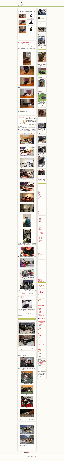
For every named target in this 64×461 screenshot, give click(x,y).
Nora (38, 197)
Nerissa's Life (40, 300)
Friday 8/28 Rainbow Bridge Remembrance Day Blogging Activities (41, 298)
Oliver (38, 198)
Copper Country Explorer (41, 344)
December (40, 229)
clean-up (39, 301)
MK (38, 192)
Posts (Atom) (28, 452)
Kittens (20, 349)
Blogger (35, 456)
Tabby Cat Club (40, 329)
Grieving (39, 190)
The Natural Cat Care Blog (42, 318)
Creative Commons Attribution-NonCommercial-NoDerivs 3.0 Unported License (41, 363)
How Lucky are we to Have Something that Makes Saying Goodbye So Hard (42, 337)
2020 (39, 222)
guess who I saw (20, 297)
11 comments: (26, 348)
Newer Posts (19, 450)
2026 (39, 217)
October (40, 238)
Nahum (22, 349)
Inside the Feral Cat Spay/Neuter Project (24, 117)
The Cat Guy (44, 361)
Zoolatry (40, 291)
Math (38, 194)
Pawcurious (40, 341)
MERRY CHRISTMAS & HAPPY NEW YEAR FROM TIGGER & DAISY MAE (42, 331)
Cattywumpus (32, 18)
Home (27, 450)
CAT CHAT (40, 314)
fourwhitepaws (22, 3)
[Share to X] (31, 293)
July (39, 241)
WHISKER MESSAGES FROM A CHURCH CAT (42, 321)
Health (38, 191)
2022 (39, 220)
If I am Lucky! (40, 303)
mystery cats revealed (21, 10)
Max (38, 195)
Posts (39, 253)
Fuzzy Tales (40, 354)
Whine (39, 347)
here (34, 121)
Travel (38, 212)
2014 (39, 227)
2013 (39, 228)
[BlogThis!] (31, 419)
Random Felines (40, 308)
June (40, 242)
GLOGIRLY (40, 335)
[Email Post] (29, 293)
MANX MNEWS (40, 333)
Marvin (39, 193)
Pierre (38, 199)
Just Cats (40, 349)
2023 (39, 219)
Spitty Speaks (40, 351)
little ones (19, 321)
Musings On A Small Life (41, 305)
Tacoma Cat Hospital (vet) (41, 281)
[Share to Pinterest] (33, 419)
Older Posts (34, 450)
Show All (45, 357)
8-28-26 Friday (40, 289)
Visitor (38, 213)
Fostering (22, 420)
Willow (38, 214)
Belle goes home (20, 353)
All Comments (40, 254)
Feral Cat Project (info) (40, 278)
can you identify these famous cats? (23, 42)
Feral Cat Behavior (41, 324)
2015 (39, 226)
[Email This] (30, 293)
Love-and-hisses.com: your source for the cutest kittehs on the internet (42, 288)
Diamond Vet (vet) (40, 280)
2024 (39, 218)
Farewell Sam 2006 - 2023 (41, 339)
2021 (39, 221)
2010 (39, 249)
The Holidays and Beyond (41, 322)
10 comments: (26, 293)
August (40, 240)
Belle (20, 420)
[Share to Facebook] (32, 293)
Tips (38, 211)
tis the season (20, 424)
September (40, 239)
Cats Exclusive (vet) (40, 279)
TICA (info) (39, 277)
